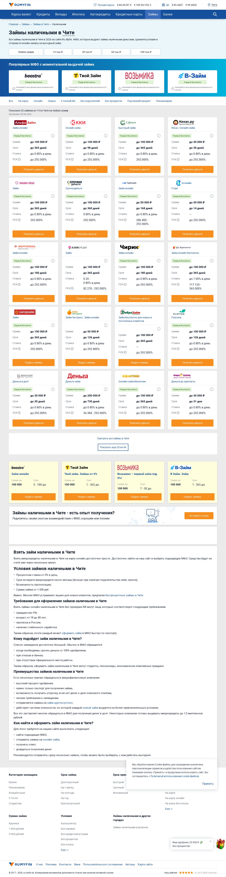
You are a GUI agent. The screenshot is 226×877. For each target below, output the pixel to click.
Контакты (65, 864)
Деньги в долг (21, 381)
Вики (77, 864)
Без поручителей (90, 101)
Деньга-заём (73, 381)
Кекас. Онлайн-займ (183, 127)
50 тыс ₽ (116, 52)
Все (11, 101)
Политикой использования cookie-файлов (174, 776)
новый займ (90, 707)
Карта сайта (145, 864)
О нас (39, 864)
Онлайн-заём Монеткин (132, 381)
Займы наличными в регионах (130, 827)
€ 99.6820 (191, 5)
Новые (52, 101)
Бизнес (13, 782)
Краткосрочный (70, 803)
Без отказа (67, 844)
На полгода (67, 792)
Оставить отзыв (199, 515)
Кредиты (43, 14)
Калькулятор (68, 823)
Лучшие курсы (106, 5)
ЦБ (167, 5)
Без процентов (113, 101)
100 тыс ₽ (145, 52)
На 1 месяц (67, 787)
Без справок (68, 828)
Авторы (130, 864)
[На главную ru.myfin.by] (20, 864)
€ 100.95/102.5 (142, 5)
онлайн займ (51, 739)
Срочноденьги (74, 188)
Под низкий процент (139, 101)
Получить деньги (33, 169)
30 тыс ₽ (87, 52)
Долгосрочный (69, 782)
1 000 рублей (16, 828)
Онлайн (38, 101)
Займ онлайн (20, 127)
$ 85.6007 (177, 5)
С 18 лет (13, 798)
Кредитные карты (129, 14)
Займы (153, 14)
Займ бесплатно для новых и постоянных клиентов (135, 319)
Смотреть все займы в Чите (113, 438)
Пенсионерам (164, 101)
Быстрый (118, 782)
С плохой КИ (68, 101)
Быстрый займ (127, 127)
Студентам (15, 803)
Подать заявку (33, 362)
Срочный (118, 787)
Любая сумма (26, 52)
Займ (16, 188)
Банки (167, 14)
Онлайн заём (73, 127)
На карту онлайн (174, 798)
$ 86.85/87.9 (124, 5)
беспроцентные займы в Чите (124, 595)
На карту (23, 101)
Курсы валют (21, 14)
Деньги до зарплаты (183, 381)
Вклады (61, 14)
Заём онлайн (125, 188)
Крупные (14, 823)
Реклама (51, 864)
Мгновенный (120, 792)
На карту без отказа (176, 803)
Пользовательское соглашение (103, 864)
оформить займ (72, 633)
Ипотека (78, 14)
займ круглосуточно (60, 702)
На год (65, 798)
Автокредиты (100, 14)
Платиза (176, 317)
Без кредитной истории (74, 834)
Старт (174, 188)
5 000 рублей (16, 834)
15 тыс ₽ (58, 52)
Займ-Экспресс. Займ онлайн (82, 317)
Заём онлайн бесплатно (185, 252)
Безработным (17, 792)
